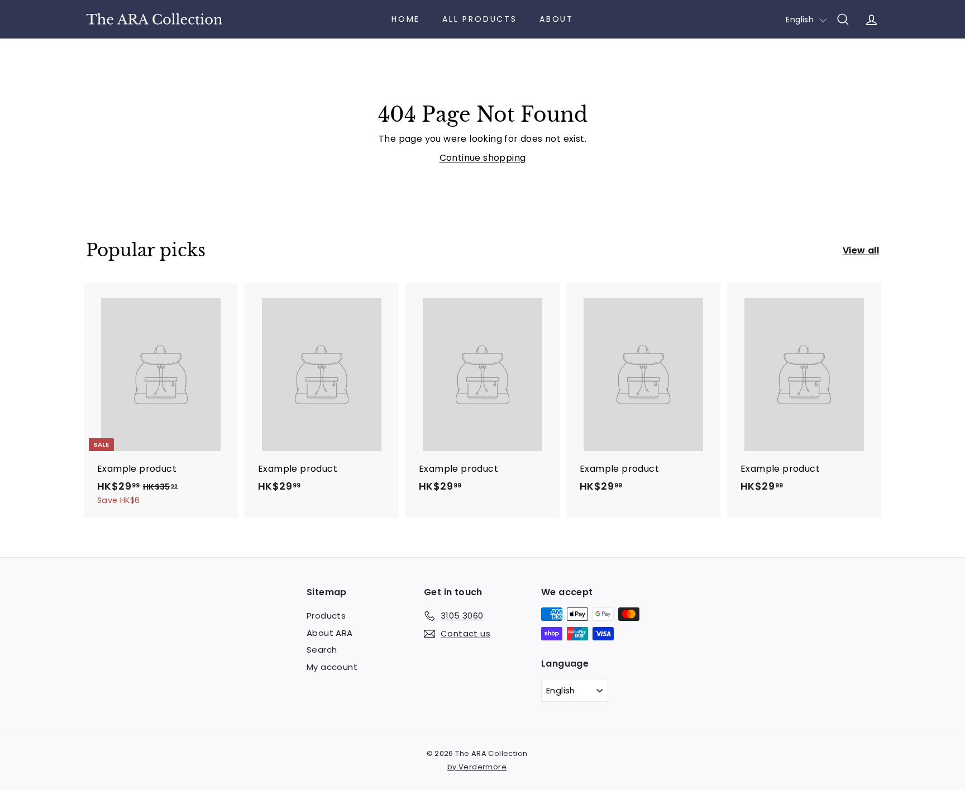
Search (322, 649)
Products (326, 615)
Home (405, 19)
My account (332, 667)
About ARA (330, 633)
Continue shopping (482, 157)
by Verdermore (477, 767)
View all (861, 250)
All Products (479, 19)
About (556, 19)
